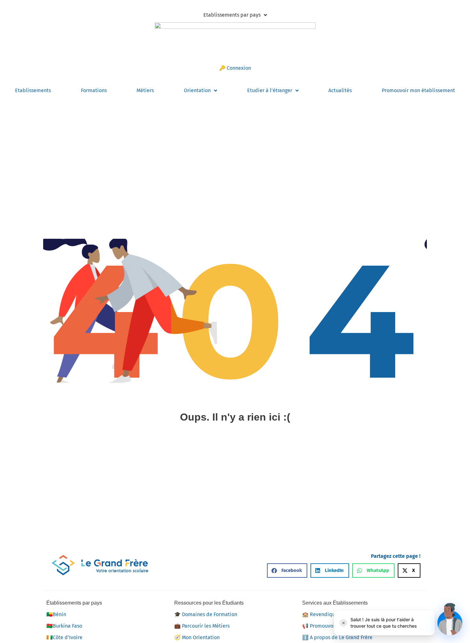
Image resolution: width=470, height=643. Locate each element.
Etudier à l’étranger (269, 90)
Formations (94, 90)
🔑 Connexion (235, 68)
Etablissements (33, 90)
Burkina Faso (64, 626)
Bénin (56, 614)
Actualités (340, 90)
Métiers (145, 90)
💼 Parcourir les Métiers (202, 626)
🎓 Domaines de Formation (205, 614)
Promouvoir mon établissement (418, 90)
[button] (287, 570)
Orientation (197, 90)
